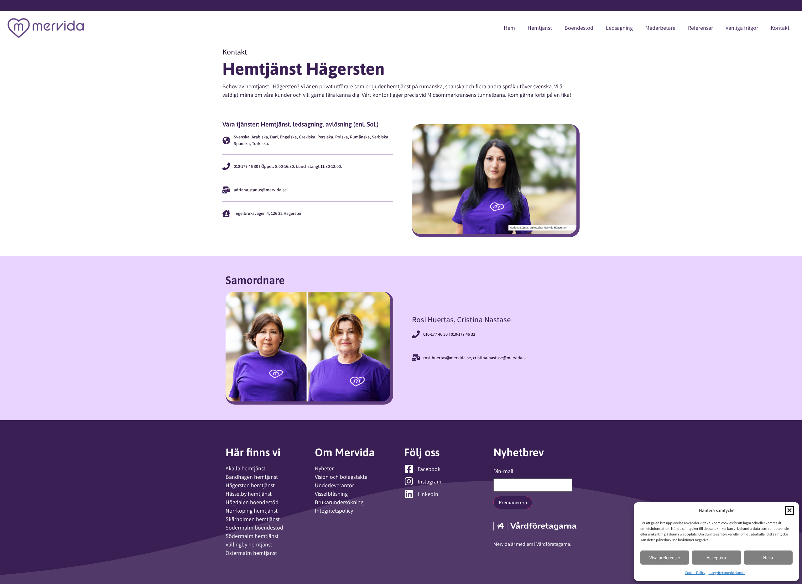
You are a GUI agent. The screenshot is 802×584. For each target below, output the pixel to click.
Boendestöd (579, 27)
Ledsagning (619, 27)
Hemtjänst (540, 27)
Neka (768, 558)
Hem (509, 27)
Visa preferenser (664, 558)
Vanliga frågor (742, 27)
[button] (789, 510)
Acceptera (716, 558)
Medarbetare (660, 27)
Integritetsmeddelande (727, 572)
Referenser (700, 27)
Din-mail (503, 471)
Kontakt (780, 27)
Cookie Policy (695, 572)
